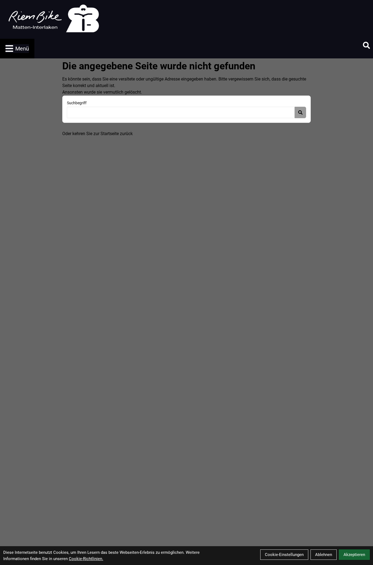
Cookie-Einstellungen (284, 554)
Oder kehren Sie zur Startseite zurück (97, 133)
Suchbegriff (77, 103)
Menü (22, 48)
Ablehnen (323, 554)
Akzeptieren (354, 554)
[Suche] (366, 45)
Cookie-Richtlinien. (86, 558)
